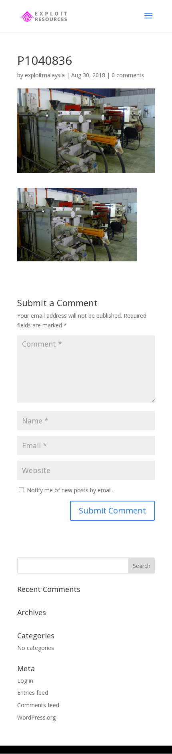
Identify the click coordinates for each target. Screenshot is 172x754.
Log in (25, 680)
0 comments (128, 75)
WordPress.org (36, 717)
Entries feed (32, 692)
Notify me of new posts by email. (70, 490)
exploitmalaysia (45, 75)
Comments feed (38, 705)
